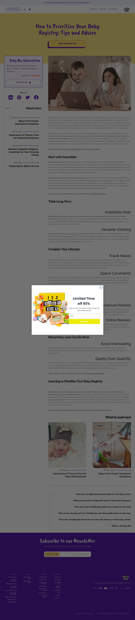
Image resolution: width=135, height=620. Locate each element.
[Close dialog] (101, 287)
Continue (84, 321)
